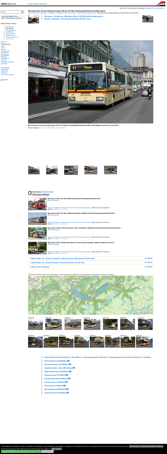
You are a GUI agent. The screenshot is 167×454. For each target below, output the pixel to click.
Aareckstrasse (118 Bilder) (55, 393)
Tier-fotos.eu (9, 38)
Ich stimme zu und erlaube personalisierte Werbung (21, 451)
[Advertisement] (72, 29)
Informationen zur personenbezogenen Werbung (146, 446)
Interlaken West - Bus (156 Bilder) (58, 368)
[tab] (90, 258)
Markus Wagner (33, 128)
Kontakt (36, 4)
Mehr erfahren (56, 449)
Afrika (3, 46)
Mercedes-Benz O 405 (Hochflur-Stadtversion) (81, 13)
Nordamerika (5, 51)
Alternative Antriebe (7, 62)
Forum (30, 4)
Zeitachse (4, 73)
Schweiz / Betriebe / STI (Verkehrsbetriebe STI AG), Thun (67, 19)
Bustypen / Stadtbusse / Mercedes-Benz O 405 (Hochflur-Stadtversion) (73, 16)
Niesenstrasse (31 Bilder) (54, 375)
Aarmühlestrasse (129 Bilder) (56, 364)
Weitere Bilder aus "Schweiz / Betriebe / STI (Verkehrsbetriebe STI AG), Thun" (58, 263)
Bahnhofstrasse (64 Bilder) (55, 361)
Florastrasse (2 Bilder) (53, 386)
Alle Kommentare (47, 192)
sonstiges (4, 64)
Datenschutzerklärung (7, 74)
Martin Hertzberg (53, 200)
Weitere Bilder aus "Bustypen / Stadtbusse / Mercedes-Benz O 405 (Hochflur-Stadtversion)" (63, 258)
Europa (3, 49)
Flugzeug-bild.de (11, 33)
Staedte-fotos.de (11, 35)
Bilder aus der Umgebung (40, 267)
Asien (3, 48)
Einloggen (148, 8)
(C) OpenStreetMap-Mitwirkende (141, 313)
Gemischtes (5, 69)
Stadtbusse (60, 13)
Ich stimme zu (47, 451)
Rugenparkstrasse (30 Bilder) (56, 371)
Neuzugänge (5, 68)
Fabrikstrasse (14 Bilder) (54, 382)
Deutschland (5, 58)
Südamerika (5, 53)
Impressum (43, 4)
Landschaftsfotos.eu (12, 37)
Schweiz (3, 60)
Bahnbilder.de (10, 27)
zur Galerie (148, 258)
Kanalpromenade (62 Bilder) (56, 379)
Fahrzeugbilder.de (11, 30)
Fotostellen (4, 71)
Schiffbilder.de (10, 32)
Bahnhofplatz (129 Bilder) (55, 389)
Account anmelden (158, 8)
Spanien (3, 42)
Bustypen (52, 13)
